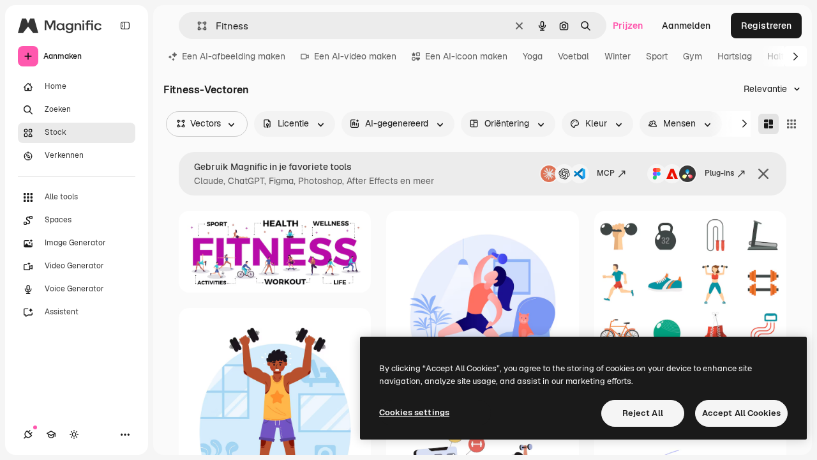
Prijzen (628, 25)
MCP (606, 173)
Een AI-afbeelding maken (233, 56)
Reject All (642, 413)
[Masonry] (768, 124)
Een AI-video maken (355, 56)
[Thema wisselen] (74, 434)
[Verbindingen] (28, 434)
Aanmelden (686, 25)
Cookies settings (414, 412)
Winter (617, 56)
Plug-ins (719, 173)
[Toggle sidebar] (125, 25)
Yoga (533, 56)
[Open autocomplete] (196, 26)
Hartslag (734, 56)
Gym (692, 56)
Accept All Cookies (741, 413)
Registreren (766, 25)
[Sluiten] (763, 173)
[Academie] (51, 434)
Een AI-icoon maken (466, 56)
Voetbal (573, 56)
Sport (657, 56)
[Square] (791, 124)
